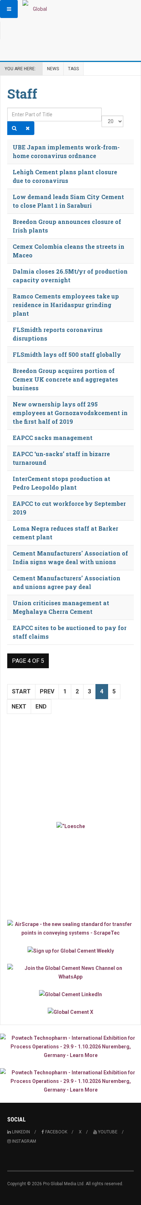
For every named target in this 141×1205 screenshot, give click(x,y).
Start (21, 691)
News (53, 68)
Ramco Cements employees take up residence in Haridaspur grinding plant (66, 304)
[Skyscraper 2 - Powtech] (70, 1081)
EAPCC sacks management (53, 437)
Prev (47, 691)
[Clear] (27, 128)
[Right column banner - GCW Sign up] (70, 950)
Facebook (55, 1131)
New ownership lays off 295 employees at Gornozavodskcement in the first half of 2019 (70, 412)
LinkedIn (20, 1131)
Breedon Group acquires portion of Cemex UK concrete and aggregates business (65, 379)
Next (19, 706)
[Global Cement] (36, 9)
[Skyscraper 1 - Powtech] (70, 1047)
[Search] (14, 128)
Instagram (23, 1141)
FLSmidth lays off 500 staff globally (67, 354)
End (41, 706)
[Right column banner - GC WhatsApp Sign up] (70, 972)
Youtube (107, 1131)
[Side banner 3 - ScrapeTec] (70, 928)
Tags (73, 68)
